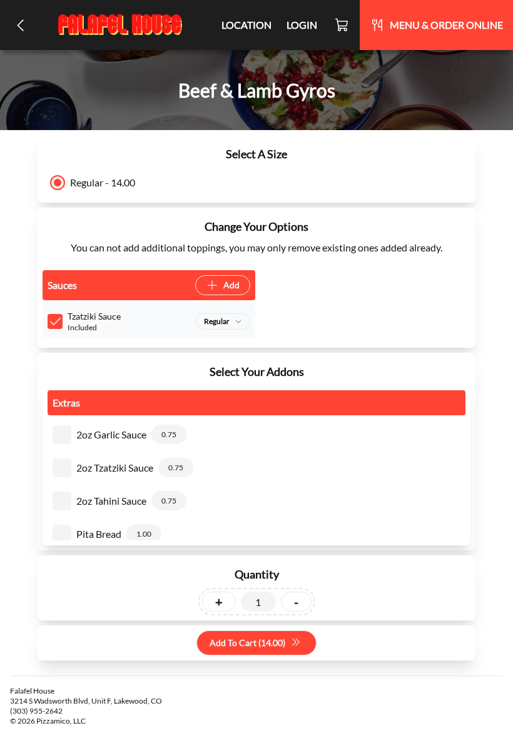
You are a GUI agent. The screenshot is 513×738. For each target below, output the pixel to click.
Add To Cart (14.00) (247, 642)
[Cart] (342, 25)
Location (246, 25)
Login (302, 25)
